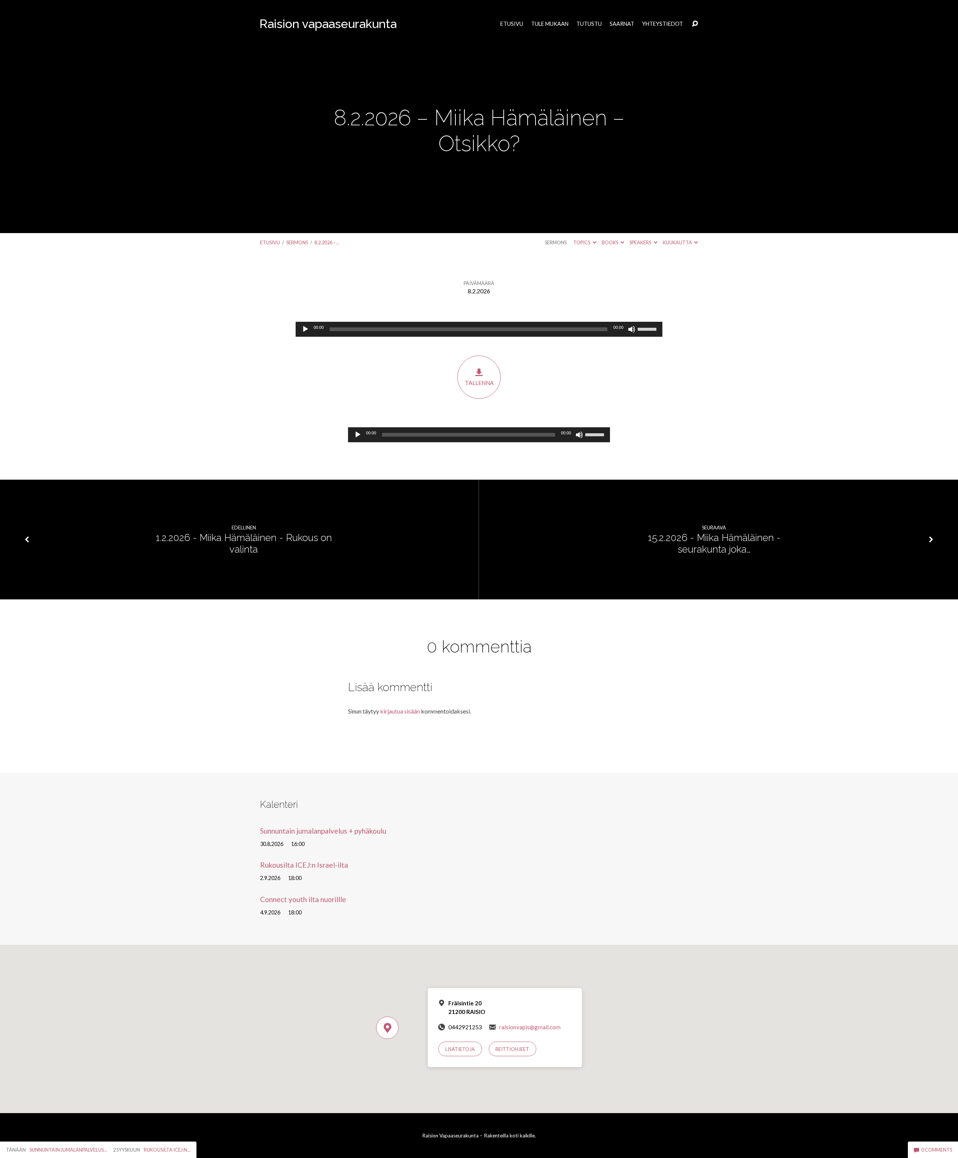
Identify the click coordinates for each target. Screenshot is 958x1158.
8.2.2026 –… (326, 242)
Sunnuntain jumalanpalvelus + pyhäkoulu (323, 831)
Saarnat (622, 24)
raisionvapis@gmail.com (530, 1027)
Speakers (640, 242)
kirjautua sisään (400, 711)
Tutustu (589, 24)
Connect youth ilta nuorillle (303, 899)
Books (610, 242)
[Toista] (305, 329)
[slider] (648, 328)
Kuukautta (678, 242)
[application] (479, 329)
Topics (582, 242)
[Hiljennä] (631, 329)
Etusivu (511, 24)
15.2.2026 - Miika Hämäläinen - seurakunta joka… (714, 543)
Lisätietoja (460, 1049)
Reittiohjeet (512, 1049)
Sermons (297, 242)
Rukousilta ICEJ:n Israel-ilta (304, 865)
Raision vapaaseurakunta (328, 24)
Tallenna (479, 382)
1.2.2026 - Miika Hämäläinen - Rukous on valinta (244, 543)
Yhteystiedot (662, 24)
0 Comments (936, 1150)
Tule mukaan (549, 24)
